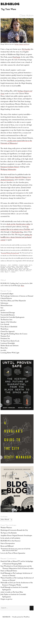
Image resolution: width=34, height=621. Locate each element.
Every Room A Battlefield (9, 327)
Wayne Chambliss (6, 578)
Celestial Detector (6, 298)
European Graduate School (10, 167)
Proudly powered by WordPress (21, 617)
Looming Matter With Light (10, 353)
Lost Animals (5, 324)
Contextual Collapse (7, 294)
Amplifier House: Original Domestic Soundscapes (16, 535)
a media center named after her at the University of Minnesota (16, 142)
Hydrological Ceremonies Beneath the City (14, 530)
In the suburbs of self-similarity (10, 538)
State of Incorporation (8, 543)
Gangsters (27, 266)
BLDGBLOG (10, 4)
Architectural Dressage (8, 312)
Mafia (16, 268)
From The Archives (8, 525)
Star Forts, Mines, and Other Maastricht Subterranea (13, 302)
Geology (8, 267)
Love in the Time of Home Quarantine (13, 553)
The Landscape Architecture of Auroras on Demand (17, 296)
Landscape (10, 268)
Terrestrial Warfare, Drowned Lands (10, 253)
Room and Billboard (7, 546)
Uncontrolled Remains (8, 315)
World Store (4, 329)
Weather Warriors (6, 527)
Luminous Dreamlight (8, 343)
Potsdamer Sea (5, 338)
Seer (2, 308)
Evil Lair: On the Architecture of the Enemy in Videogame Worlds (17, 584)
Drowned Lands (23, 265)
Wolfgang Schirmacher (8, 169)
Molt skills (4, 583)
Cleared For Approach (8, 331)
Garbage (3, 267)
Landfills (3, 268)
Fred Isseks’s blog (17, 232)
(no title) (3, 350)
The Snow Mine (18, 592)
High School (19, 267)
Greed (13, 267)
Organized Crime (5, 270)
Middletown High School (15, 269)
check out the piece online (18, 224)
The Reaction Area (6, 319)
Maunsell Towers (11, 571)
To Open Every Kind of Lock (10, 341)
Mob (24, 269)
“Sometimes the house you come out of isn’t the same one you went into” (15, 550)
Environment (11, 266)
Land (26, 267)
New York (29, 269)
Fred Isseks (16, 57)
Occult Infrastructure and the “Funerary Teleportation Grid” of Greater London (17, 567)
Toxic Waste (14, 270)
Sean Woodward (6, 566)
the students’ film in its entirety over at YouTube (15, 228)
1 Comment (13, 271)
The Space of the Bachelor (9, 533)
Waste (6, 271)
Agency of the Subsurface (8, 322)
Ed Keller (3, 266)
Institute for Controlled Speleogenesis (12, 317)
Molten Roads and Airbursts (9, 345)
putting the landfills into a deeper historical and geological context (16, 237)
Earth (30, 265)
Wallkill (22, 270)
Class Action (26, 15)
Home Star (4, 348)
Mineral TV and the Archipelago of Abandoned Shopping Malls (17, 562)
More (22, 286)
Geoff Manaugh (6, 573)
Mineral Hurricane (6, 305)
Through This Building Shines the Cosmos (14, 334)
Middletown (4, 269)
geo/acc (3, 310)
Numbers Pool (5, 336)
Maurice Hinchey (23, 268)
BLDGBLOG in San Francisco (10, 541)
